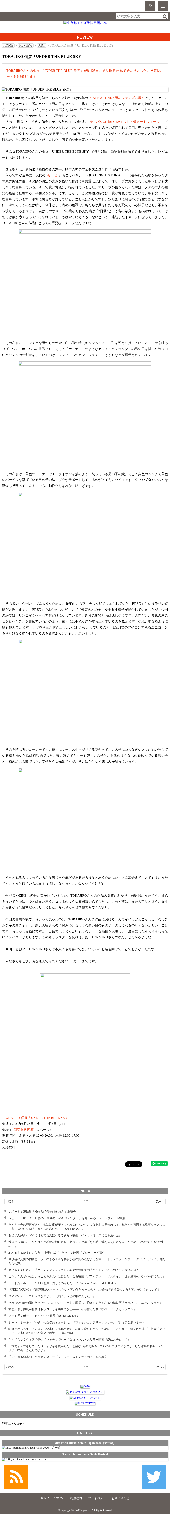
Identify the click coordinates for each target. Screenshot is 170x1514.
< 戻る (10, 1201)
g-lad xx (20, 8)
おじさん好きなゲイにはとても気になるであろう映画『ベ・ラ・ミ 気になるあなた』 (65, 1235)
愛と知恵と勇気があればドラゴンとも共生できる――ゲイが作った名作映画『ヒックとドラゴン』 (72, 1309)
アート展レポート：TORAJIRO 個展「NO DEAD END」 (44, 1315)
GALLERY (85, 1432)
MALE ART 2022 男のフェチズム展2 (116, 98)
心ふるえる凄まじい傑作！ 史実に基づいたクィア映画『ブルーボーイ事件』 (58, 1252)
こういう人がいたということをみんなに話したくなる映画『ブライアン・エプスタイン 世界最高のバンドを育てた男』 (86, 1276)
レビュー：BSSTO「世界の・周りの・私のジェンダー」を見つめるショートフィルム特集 (66, 1218)
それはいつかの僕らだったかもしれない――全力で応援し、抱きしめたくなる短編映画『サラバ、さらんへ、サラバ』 (85, 1302)
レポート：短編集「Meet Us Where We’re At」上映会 (42, 1211)
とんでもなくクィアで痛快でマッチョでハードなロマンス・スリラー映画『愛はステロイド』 (69, 1339)
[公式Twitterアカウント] (154, 1477)
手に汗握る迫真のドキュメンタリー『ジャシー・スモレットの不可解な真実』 (59, 1357)
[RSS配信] (16, 1477)
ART (41, 45)
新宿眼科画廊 (24, 1130)
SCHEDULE (85, 1414)
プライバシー (97, 1498)
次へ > (160, 1201)
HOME (8, 45)
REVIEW (25, 45)
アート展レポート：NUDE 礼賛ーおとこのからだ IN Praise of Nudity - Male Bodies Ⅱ (63, 1283)
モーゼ (52, 175)
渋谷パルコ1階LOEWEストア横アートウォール (125, 121)
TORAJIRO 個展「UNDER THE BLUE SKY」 (37, 1118)
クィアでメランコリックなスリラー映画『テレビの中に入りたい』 (52, 1296)
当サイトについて (52, 1498)
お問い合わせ (120, 1498)
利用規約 (76, 1498)
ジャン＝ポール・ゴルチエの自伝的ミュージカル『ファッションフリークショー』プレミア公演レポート (76, 1322)
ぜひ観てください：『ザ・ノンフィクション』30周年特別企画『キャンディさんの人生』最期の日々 (73, 1269)
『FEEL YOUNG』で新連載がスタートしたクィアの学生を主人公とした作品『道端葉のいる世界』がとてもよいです (84, 1289)
